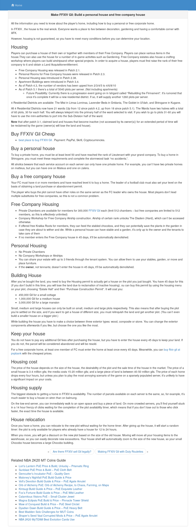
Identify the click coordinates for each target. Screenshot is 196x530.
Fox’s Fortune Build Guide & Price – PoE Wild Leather (51, 493)
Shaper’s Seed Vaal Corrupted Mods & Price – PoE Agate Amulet (58, 515)
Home (18, 5)
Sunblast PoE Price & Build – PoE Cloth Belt (45, 470)
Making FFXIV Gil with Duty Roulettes (120, 451)
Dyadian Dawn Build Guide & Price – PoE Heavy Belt (50, 508)
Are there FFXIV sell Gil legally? (72, 451)
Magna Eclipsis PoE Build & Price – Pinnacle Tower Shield (54, 500)
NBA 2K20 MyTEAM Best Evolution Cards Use (47, 519)
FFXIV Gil (94, 210)
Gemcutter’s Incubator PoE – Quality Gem (44, 473)
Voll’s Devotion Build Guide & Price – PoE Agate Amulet (52, 481)
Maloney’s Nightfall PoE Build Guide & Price (45, 477)
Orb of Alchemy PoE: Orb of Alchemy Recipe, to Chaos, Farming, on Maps (64, 485)
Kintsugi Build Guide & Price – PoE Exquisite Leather (50, 489)
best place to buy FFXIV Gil (35, 140)
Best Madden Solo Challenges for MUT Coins (46, 512)
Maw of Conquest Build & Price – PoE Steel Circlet (49, 504)
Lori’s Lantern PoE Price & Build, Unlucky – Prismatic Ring (54, 466)
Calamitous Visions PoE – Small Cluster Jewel (46, 496)
